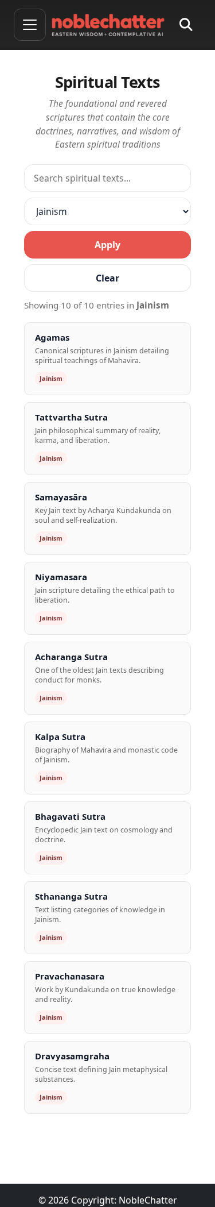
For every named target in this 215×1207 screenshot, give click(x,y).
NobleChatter (148, 1200)
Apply (107, 244)
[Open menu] (30, 25)
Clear (107, 278)
